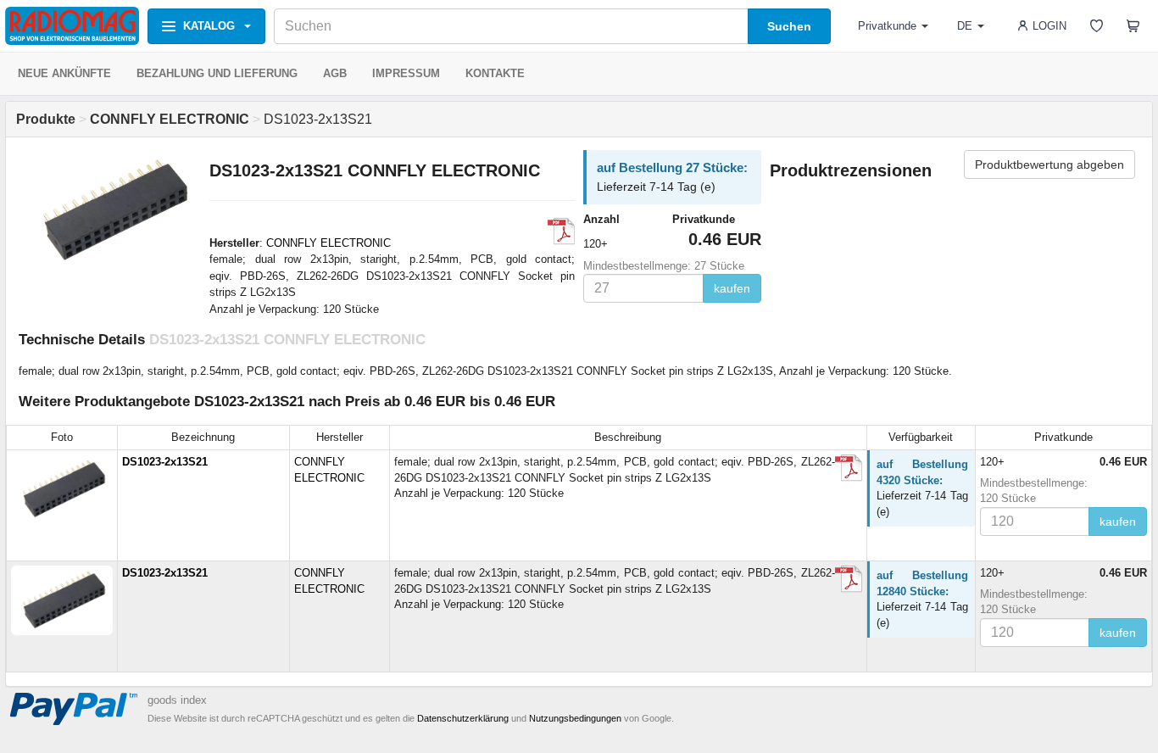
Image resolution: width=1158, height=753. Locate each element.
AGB (335, 73)
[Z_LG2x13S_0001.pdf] (561, 231)
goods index (177, 700)
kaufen (732, 288)
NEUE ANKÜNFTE (64, 73)
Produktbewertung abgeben (1049, 164)
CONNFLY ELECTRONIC (328, 243)
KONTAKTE (495, 73)
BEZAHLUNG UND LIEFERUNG (217, 73)
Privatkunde (887, 26)
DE (964, 26)
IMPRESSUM (406, 73)
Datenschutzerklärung (463, 718)
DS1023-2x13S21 (165, 461)
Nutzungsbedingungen (575, 718)
